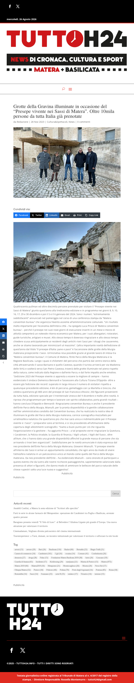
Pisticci (38, 570)
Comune (83, 553)
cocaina (70, 553)
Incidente (41, 562)
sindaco (73, 574)
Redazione (22, 121)
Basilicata (55, 549)
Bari (42, 549)
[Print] (3, 349)
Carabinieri (45, 553)
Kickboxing (56, 562)
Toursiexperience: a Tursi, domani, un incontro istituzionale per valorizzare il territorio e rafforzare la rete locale (65, 536)
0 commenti (83, 121)
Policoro (51, 570)
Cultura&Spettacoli (57, 121)
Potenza (101, 570)
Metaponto (54, 566)
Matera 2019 (21, 566)
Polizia (64, 570)
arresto (30, 549)
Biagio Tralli (97, 549)
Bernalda (82, 549)
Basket (68, 549)
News (72, 121)
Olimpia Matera (23, 570)
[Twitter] (3, 328)
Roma (113, 570)
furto (89, 558)
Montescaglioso (71, 566)
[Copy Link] (3, 356)
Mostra (87, 566)
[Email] (3, 342)
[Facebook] (3, 321)
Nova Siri (100, 566)
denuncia (20, 558)
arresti (19, 549)
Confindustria (99, 553)
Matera (106, 562)
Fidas (44, 558)
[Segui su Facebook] (10, 6)
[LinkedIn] (3, 335)
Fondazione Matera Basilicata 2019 (66, 558)
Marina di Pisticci (89, 562)
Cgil (58, 553)
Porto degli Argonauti (82, 570)
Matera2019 (38, 566)
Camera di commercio (25, 553)
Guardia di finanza (24, 562)
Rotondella (21, 574)
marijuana (71, 562)
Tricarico (86, 574)
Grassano (101, 558)
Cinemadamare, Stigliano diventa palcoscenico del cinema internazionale (47, 531)
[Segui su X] (18, 6)
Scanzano (46, 574)
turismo (99, 574)
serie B (60, 574)
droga (33, 558)
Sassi (34, 574)
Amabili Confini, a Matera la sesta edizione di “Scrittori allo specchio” (46, 508)
